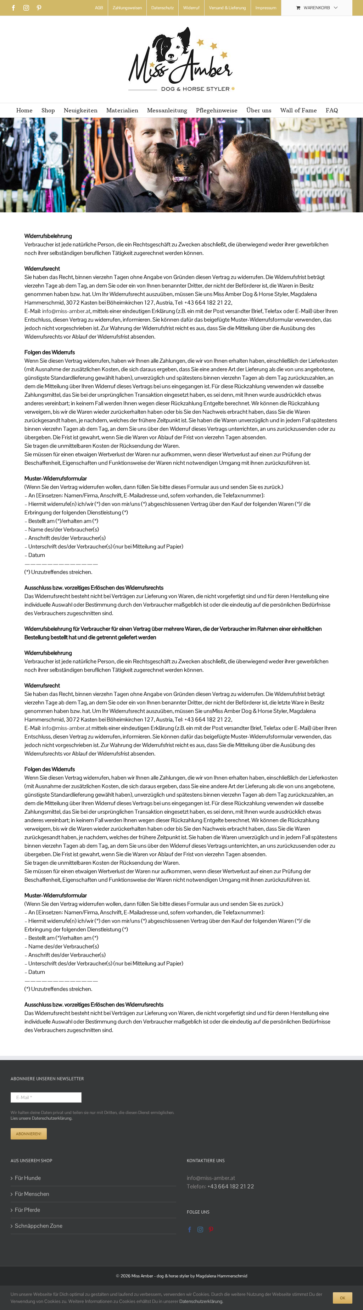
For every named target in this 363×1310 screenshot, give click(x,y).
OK (342, 1297)
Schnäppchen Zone (38, 1226)
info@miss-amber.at (66, 311)
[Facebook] (189, 1229)
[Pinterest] (211, 1229)
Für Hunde (28, 1178)
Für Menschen (32, 1194)
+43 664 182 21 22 (230, 1186)
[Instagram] (200, 1229)
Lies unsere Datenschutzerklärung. (42, 1118)
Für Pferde (27, 1210)
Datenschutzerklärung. (201, 1301)
